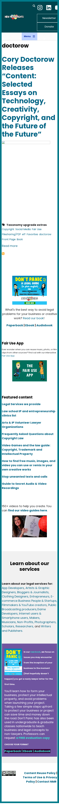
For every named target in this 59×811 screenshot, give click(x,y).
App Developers (13, 588)
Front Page (9, 239)
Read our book (33, 318)
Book (20, 239)
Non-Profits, (25, 622)
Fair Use (37, 229)
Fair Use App (8, 355)
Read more (9, 246)
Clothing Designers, (15, 596)
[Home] (14, 16)
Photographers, (45, 622)
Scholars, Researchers (17, 626)
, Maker (33, 618)
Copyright (8, 229)
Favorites (32, 234)
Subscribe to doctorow (3, 253)
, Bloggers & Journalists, (32, 592)
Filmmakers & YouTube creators (24, 605)
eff (23, 234)
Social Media (23, 229)
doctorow (45, 234)
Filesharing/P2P (11, 234)
